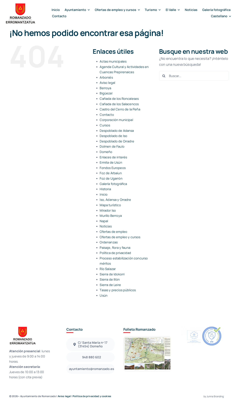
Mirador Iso (108, 210)
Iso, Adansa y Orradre (115, 200)
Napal (104, 221)
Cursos (105, 125)
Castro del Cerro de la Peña (120, 109)
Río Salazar (108, 269)
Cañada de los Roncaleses (119, 98)
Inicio (104, 194)
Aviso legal (107, 82)
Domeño (106, 152)
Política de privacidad (115, 253)
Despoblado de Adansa (117, 130)
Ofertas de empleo (113, 231)
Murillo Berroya (111, 215)
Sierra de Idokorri (112, 274)
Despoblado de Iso (113, 136)
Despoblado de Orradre (117, 141)
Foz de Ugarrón (111, 178)
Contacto (107, 114)
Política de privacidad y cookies (92, 396)
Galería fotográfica (113, 184)
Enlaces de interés (113, 157)
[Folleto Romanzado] (147, 338)
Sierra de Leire (110, 285)
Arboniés (106, 77)
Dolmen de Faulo (112, 146)
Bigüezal (106, 93)
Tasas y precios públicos (118, 290)
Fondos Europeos (112, 168)
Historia (105, 189)
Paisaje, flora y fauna (115, 247)
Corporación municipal (116, 120)
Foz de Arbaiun (111, 173)
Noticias (106, 226)
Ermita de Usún (111, 162)
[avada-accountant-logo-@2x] (20, 3)
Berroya (105, 88)
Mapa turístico (110, 205)
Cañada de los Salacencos (119, 104)
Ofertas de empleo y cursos (120, 237)
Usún (104, 295)
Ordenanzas (109, 242)
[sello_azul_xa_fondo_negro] (202, 327)
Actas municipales (113, 61)
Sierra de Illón (110, 279)
